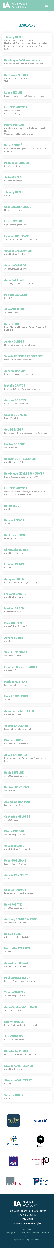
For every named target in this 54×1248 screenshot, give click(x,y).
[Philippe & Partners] (40, 1161)
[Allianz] (40, 1121)
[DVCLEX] (13, 1181)
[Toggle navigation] (46, 5)
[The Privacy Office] (40, 1181)
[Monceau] (13, 1141)
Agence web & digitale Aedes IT (27, 1239)
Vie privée (27, 1229)
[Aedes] (13, 1121)
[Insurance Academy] (27, 1203)
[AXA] (13, 1161)
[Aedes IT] (40, 1141)
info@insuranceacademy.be (27, 1223)
